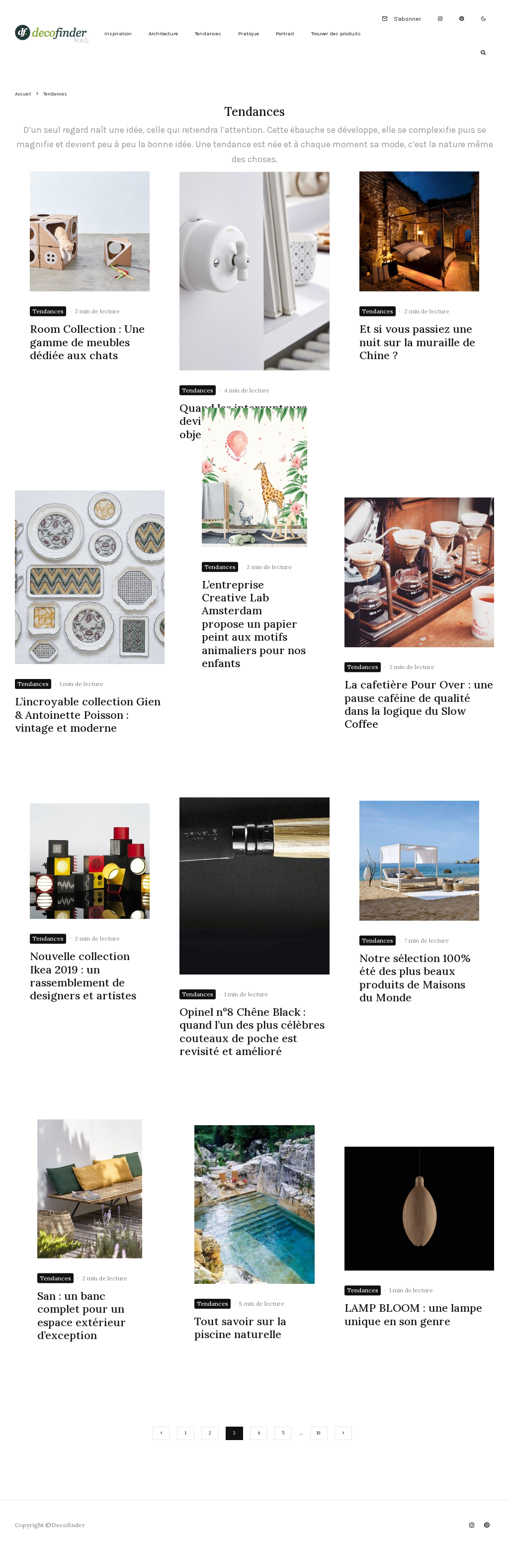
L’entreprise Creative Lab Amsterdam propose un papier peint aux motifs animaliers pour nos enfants (254, 624)
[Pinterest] (461, 19)
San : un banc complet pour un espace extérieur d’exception (81, 1315)
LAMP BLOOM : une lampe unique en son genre (413, 1315)
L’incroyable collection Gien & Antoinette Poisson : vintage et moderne (88, 714)
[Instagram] (440, 19)
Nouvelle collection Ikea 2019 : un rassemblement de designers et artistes (83, 976)
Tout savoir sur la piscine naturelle (240, 1328)
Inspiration (118, 33)
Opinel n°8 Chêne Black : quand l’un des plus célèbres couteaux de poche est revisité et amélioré (252, 1031)
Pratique (248, 33)
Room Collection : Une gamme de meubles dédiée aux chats (87, 342)
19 (319, 1433)
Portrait (285, 33)
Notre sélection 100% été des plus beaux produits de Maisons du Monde (415, 978)
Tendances (208, 33)
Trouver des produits (336, 33)
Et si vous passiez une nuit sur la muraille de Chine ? (417, 342)
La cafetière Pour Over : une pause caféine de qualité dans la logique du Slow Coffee (418, 704)
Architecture (163, 33)
